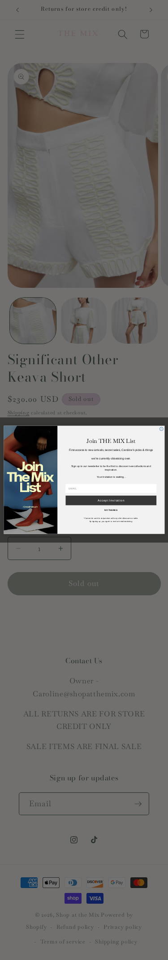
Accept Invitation (110, 500)
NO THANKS (110, 510)
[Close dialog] (161, 429)
